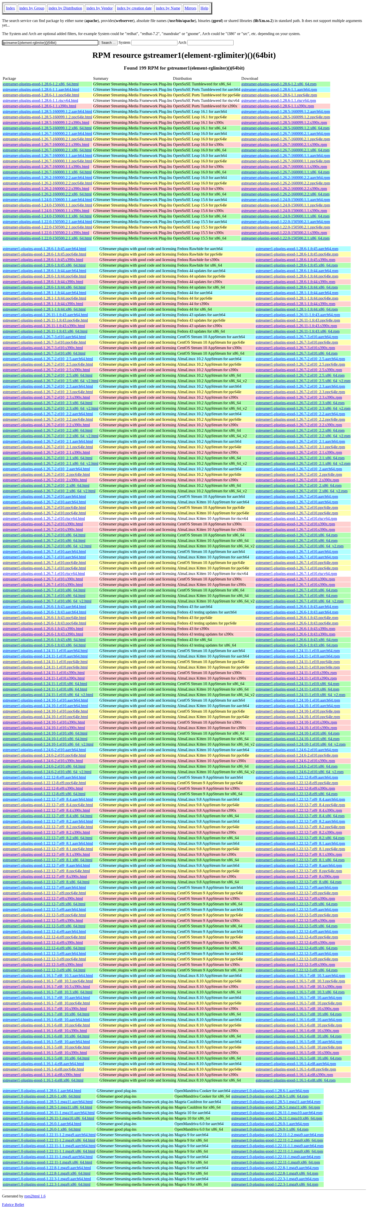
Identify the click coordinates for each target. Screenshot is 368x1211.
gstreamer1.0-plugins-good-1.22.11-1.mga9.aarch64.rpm (275, 1157)
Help (204, 8)
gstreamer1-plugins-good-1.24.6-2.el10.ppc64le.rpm (297, 755)
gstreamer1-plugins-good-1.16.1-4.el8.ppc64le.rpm (296, 1069)
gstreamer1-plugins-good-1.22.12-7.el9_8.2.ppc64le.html (48, 827)
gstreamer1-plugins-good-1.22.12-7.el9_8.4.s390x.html (46, 810)
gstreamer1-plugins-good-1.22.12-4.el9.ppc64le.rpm (297, 937)
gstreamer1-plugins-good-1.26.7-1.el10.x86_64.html (44, 590)
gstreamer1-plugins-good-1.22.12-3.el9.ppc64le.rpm (297, 959)
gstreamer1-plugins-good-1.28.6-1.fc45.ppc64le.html (44, 254)
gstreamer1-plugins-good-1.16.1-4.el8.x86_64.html (43, 1080)
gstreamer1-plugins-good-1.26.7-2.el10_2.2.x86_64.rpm (300, 430)
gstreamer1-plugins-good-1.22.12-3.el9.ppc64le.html (44, 959)
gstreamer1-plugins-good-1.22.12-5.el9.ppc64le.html (44, 915)
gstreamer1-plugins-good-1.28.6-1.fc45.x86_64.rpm (297, 265)
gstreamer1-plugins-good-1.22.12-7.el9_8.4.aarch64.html (48, 799)
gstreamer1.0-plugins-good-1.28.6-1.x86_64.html (42, 1096)
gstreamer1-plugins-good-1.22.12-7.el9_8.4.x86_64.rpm (300, 816)
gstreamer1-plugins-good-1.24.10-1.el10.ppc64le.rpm (298, 711)
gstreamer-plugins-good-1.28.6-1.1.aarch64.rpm (279, 89)
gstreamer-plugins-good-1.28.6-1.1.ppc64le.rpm (279, 95)
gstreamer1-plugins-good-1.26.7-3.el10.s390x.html (43, 348)
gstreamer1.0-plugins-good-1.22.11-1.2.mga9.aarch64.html (49, 1135)
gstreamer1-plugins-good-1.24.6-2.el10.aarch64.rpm (297, 750)
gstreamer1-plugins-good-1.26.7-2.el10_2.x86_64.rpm (298, 485)
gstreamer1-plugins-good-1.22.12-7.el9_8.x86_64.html (46, 882)
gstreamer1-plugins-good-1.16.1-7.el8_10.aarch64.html (46, 997)
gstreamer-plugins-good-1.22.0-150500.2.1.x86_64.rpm (285, 238)
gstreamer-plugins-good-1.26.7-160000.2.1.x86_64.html (47, 150)
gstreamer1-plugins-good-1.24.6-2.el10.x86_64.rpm (296, 766)
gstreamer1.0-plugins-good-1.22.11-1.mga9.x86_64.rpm (275, 1162)
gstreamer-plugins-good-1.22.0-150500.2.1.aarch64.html (47, 222)
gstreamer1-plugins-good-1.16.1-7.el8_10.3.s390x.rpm (299, 986)
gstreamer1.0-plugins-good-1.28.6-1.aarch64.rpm (270, 1091)
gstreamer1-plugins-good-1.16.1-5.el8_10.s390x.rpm (297, 1053)
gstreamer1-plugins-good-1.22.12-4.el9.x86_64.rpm (296, 948)
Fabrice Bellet (13, 1204)
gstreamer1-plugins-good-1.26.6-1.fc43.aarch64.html (44, 606)
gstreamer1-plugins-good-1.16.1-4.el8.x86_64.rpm (295, 1080)
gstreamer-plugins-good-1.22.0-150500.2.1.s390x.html (46, 233)
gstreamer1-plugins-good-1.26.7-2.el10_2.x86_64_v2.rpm (301, 491)
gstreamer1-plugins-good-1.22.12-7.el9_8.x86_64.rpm (298, 882)
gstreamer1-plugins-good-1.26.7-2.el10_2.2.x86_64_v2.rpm (303, 436)
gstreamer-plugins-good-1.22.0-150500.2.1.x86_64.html (47, 238)
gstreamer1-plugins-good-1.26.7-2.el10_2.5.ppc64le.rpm (300, 364)
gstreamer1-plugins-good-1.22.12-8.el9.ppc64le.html (44, 783)
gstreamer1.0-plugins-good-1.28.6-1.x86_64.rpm (269, 1096)
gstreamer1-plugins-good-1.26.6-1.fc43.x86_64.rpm (297, 640)
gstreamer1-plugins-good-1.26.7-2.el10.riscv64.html (44, 518)
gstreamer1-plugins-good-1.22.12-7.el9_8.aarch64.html (46, 865)
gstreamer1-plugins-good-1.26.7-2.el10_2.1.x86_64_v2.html (50, 463)
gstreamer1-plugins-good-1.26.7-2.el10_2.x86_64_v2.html (49, 491)
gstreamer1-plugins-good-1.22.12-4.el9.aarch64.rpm (297, 931)
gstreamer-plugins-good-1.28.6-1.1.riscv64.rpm (278, 100)
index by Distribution (65, 8)
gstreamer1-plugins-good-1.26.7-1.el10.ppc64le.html (44, 562)
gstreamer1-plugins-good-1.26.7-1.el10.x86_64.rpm (296, 590)
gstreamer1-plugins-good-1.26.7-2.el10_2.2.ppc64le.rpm (300, 419)
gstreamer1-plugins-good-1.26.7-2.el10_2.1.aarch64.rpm (300, 441)
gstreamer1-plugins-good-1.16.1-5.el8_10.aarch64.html (46, 1042)
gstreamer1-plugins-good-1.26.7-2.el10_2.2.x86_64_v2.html (50, 436)
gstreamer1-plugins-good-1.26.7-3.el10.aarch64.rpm (297, 337)
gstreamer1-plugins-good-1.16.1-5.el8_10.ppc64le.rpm (299, 1047)
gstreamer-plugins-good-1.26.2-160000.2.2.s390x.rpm (284, 188)
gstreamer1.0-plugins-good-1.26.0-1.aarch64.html (42, 1124)
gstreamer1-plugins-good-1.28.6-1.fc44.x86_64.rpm (297, 287)
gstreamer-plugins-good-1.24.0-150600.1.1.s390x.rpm (284, 211)
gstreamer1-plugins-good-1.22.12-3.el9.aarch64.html (44, 953)
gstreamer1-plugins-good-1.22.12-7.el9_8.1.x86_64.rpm (300, 860)
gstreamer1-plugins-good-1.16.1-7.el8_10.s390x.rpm (297, 1008)
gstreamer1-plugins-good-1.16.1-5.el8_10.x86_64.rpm (298, 1058)
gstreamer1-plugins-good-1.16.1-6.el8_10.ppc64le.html (46, 1025)
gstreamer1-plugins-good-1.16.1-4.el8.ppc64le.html (43, 1069)
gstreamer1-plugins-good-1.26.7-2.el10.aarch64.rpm (297, 496)
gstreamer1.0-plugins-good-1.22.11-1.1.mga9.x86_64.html (49, 1151)
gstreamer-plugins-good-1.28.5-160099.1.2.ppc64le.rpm (285, 117)
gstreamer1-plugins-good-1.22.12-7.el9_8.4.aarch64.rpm (300, 799)
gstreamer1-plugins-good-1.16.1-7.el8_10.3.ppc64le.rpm (300, 981)
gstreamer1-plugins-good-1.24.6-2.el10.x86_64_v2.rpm (299, 772)
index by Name (168, 8)
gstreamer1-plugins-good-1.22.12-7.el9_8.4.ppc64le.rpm (300, 805)
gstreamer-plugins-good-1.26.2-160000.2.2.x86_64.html (47, 194)
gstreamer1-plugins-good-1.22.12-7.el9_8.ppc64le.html (46, 871)
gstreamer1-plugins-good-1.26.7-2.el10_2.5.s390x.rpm (299, 370)
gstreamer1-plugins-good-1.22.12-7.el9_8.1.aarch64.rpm (300, 843)
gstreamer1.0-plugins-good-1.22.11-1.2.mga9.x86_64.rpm (277, 1140)
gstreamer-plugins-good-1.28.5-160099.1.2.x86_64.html (47, 128)
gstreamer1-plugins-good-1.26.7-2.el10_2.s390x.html (45, 480)
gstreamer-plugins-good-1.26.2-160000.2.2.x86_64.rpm (285, 194)
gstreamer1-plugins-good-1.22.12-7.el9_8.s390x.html (45, 876)
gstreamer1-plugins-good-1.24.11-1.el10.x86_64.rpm (297, 684)
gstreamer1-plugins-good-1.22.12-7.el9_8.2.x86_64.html (47, 838)
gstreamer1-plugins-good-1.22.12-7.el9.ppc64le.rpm (297, 893)
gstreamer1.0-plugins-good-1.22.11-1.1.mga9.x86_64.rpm (277, 1151)
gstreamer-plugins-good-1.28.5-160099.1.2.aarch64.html (47, 111)
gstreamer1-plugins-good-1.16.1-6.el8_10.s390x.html (45, 1031)
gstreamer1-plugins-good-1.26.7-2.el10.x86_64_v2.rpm (299, 546)
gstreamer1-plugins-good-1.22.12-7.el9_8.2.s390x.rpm (299, 832)
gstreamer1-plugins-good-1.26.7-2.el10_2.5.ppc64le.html (48, 364)
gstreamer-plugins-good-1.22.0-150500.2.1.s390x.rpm (284, 233)
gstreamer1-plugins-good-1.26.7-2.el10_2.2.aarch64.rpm (300, 414)
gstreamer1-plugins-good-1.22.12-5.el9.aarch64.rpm (297, 909)
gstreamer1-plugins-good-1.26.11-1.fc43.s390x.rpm (296, 326)
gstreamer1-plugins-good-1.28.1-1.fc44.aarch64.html (44, 293)
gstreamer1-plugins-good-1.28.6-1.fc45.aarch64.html (44, 249)
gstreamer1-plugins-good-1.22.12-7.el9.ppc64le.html (44, 893)
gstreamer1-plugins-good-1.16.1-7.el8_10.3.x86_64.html (47, 992)
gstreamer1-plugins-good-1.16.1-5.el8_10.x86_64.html (46, 1058)
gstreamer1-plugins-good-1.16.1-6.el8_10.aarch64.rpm (299, 1020)
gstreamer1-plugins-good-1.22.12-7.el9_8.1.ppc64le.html (48, 849)
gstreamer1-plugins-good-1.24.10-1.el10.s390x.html (44, 722)
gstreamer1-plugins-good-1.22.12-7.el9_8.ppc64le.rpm (299, 871)
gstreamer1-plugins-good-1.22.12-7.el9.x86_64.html (44, 904)
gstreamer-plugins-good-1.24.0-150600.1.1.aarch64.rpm (285, 199)
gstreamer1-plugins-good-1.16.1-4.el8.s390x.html (42, 1075)
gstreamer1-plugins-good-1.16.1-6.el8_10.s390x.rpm (297, 1031)
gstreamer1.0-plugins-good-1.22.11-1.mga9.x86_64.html (47, 1162)
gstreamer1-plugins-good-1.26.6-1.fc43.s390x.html (43, 629)
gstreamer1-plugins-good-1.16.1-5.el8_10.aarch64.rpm (299, 1042)
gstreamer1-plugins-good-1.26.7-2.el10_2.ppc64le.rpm (299, 474)
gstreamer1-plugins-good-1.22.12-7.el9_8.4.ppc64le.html (48, 805)
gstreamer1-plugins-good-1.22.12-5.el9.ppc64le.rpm (297, 915)
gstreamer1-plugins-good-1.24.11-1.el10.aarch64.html (45, 651)
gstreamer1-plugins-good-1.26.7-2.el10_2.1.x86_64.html (47, 458)
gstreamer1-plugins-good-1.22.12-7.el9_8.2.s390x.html (46, 832)
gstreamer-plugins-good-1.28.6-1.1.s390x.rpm (277, 106)
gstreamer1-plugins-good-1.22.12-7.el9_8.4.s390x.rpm (299, 810)
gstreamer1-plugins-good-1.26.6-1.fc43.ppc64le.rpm (297, 618)
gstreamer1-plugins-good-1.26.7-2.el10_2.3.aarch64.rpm (300, 386)
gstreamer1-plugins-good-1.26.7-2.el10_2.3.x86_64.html (47, 403)
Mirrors (190, 8)
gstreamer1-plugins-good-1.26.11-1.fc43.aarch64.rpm (298, 315)
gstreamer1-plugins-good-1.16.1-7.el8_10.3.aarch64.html (48, 975)
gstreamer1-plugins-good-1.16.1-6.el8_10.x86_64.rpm (298, 1036)
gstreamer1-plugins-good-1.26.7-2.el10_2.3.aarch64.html (48, 386)
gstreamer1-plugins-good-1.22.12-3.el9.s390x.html (43, 964)
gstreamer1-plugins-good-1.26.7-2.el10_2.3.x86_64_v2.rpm (303, 408)
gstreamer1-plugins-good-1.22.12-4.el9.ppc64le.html (44, 937)
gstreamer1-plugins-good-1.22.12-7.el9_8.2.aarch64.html (48, 821)
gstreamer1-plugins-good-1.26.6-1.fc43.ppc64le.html (44, 618)
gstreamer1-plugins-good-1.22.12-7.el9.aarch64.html (44, 887)
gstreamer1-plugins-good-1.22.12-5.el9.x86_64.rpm (296, 926)
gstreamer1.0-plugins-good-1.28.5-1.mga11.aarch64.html (48, 1102)
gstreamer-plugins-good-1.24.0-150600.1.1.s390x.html (46, 211)
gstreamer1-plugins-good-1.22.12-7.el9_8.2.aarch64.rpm (300, 821)
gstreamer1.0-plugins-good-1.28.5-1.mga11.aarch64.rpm (275, 1102)
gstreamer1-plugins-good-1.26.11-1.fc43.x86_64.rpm (297, 331)
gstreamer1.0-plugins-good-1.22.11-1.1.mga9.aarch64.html (49, 1146)
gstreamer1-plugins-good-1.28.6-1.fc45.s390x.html (43, 260)
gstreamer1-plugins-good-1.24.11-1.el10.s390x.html (44, 673)
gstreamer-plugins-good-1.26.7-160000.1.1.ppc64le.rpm (285, 161)
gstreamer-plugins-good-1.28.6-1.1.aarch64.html (41, 89)
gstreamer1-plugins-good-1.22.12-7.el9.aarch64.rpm (297, 887)
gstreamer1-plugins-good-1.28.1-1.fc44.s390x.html (43, 304)
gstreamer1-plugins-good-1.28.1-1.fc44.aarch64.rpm (297, 293)
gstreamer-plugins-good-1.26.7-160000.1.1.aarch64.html (47, 155)
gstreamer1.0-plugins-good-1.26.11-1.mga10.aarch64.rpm (276, 1113)
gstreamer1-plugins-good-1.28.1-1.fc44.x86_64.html (44, 309)
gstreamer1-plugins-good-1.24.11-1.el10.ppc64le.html (45, 662)
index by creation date (134, 8)
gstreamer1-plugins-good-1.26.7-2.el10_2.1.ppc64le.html (48, 447)
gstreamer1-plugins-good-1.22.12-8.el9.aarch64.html (44, 777)
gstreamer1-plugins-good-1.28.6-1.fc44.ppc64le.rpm (297, 276)
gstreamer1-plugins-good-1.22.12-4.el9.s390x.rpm (295, 942)
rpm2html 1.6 (35, 1196)
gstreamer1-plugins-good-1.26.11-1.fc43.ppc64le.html (45, 320)
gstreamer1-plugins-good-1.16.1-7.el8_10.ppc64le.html (46, 1003)
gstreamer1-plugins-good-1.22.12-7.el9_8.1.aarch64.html (48, 843)
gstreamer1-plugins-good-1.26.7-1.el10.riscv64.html (44, 573)
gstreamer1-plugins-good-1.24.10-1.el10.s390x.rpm (296, 722)
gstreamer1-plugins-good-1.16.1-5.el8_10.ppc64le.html (46, 1047)
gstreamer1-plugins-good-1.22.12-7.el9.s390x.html (43, 898)
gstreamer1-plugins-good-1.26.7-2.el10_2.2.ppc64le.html (48, 419)
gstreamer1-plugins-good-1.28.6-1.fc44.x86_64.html (44, 287)
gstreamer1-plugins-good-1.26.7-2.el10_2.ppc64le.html (46, 474)
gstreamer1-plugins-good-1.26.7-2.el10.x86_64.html (44, 535)
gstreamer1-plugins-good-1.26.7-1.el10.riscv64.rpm (296, 573)
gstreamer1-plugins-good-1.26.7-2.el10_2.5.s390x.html (46, 370)
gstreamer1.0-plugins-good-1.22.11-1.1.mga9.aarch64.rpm (277, 1146)
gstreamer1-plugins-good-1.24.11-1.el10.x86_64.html (45, 684)
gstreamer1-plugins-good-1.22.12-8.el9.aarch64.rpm (297, 777)
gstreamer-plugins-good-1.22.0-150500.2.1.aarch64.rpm (285, 222)
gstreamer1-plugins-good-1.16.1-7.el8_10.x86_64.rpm (298, 1014)
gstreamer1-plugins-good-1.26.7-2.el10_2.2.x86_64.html (47, 430)
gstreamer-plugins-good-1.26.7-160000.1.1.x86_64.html (47, 172)
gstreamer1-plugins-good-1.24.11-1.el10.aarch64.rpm (298, 651)
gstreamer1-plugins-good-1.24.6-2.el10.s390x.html (43, 761)
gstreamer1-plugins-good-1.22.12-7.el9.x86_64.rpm (296, 904)
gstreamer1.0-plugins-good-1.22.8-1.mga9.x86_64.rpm (274, 1173)
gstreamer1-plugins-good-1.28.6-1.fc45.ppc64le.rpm (297, 254)
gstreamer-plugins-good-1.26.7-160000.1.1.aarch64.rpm (285, 155)
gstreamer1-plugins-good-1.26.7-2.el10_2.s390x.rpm (297, 480)
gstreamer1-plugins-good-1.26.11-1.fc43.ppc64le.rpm (298, 320)
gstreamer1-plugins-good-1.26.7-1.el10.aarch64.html (44, 551)
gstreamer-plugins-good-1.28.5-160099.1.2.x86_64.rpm (285, 128)
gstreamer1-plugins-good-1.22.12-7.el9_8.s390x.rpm (297, 876)
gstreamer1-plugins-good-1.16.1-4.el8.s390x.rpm (294, 1075)
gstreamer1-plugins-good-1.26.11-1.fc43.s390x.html (44, 326)
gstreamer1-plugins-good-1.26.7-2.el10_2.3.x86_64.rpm (300, 403)
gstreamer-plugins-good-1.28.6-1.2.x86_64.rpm (278, 84)
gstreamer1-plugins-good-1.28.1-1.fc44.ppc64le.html (44, 298)
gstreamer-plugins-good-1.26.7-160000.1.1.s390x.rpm (284, 166)
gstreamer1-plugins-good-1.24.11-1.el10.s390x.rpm (296, 673)
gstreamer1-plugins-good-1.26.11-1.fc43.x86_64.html (45, 331)
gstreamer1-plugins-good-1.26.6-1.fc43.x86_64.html (44, 640)
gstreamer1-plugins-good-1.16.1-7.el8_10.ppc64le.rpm (299, 1003)
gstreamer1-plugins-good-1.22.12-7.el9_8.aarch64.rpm (299, 865)
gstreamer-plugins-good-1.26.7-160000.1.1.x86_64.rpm (285, 172)
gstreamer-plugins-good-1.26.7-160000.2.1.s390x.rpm (284, 144)
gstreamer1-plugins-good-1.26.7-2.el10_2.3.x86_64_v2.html (50, 408)
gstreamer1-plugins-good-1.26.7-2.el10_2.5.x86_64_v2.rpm (303, 381)
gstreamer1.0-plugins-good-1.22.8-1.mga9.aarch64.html (47, 1168)
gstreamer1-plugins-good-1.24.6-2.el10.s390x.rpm (295, 761)
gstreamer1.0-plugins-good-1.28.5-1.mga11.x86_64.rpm (275, 1107)
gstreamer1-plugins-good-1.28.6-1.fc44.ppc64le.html (44, 276)
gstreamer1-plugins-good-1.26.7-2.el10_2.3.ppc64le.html (48, 392)
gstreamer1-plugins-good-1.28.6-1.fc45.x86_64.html (44, 265)
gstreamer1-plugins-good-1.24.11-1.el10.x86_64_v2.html (48, 695)
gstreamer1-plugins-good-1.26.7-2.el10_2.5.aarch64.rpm (300, 359)
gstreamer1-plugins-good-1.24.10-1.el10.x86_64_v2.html (48, 744)
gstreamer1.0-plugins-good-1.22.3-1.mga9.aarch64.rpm (275, 1179)
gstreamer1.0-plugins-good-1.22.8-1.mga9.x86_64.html (46, 1173)
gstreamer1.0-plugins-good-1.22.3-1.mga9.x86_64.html (46, 1184)
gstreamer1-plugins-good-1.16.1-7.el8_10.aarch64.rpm (299, 997)
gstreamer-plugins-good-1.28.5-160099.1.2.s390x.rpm (284, 122)
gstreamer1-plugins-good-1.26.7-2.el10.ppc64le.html (44, 507)
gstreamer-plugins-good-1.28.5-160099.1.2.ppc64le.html (47, 117)
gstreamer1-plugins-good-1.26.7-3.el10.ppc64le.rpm (297, 342)
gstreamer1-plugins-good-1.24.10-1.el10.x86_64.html (45, 733)
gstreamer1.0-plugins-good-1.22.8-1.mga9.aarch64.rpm (275, 1168)
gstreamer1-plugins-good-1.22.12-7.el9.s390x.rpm (295, 898)
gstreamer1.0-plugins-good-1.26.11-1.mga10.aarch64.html (49, 1113)
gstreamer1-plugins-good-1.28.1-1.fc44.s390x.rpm (295, 304)
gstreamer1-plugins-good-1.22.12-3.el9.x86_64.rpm (296, 970)
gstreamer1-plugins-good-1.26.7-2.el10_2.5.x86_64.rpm (300, 375)
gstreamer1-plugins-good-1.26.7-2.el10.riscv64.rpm (296, 518)
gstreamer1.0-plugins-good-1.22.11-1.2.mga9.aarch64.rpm (277, 1135)
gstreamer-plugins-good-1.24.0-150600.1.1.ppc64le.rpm (285, 205)
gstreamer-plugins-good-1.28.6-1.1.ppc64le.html (41, 95)
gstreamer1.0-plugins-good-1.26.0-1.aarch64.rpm (270, 1124)
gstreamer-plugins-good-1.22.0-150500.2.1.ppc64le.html (47, 227)
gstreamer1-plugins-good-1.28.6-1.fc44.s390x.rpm (295, 282)
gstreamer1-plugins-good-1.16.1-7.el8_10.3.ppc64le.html (48, 981)
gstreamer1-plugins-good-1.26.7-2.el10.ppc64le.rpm (297, 507)
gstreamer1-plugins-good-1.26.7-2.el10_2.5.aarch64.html (48, 359)
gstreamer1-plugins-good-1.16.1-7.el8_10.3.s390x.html (46, 986)
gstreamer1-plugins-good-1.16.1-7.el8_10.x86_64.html (46, 1014)
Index (10, 8)
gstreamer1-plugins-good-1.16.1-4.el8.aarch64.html (43, 1064)
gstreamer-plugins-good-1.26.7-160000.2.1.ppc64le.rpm (285, 139)
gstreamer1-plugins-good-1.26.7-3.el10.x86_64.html (44, 353)
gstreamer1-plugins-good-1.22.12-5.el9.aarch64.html (44, 909)
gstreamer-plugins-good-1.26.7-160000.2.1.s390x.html (46, 144)
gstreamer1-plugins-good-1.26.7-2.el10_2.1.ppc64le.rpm (300, 447)
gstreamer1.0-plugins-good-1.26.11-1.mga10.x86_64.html (48, 1118)
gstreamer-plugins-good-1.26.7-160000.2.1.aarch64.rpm (285, 133)
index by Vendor (99, 8)
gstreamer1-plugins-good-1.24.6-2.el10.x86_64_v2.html (47, 772)
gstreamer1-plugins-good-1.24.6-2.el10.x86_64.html (44, 766)
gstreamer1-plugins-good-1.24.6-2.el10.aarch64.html (44, 750)
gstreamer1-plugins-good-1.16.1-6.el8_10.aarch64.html (46, 1020)
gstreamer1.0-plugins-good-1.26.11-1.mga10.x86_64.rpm (276, 1118)
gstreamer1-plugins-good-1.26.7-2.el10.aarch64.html (44, 496)
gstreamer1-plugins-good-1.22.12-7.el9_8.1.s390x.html (46, 854)
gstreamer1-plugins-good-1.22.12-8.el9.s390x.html (43, 788)
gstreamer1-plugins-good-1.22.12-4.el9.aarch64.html (44, 931)
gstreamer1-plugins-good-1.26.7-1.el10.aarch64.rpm (297, 551)
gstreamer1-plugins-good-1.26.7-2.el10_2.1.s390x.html (46, 452)
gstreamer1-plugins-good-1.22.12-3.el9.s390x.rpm (295, 964)
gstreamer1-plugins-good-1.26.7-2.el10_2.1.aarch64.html (48, 441)
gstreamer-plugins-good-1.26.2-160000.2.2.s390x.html (46, 188)
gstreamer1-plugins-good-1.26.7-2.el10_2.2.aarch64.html (48, 414)
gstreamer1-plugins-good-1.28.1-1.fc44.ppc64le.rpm (297, 298)
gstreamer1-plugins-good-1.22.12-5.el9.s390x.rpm (295, 920)
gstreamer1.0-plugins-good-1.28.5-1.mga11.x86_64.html (47, 1107)
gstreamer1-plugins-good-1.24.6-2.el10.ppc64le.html (44, 755)
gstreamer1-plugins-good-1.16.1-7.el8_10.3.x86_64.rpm (300, 992)
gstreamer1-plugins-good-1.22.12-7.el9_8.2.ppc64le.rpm (300, 827)
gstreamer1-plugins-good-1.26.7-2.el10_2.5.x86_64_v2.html (50, 381)
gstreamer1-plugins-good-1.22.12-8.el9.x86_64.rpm (296, 794)
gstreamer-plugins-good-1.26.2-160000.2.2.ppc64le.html (47, 183)
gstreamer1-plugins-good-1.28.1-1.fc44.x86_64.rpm (297, 309)
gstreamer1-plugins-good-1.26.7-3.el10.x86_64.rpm (296, 353)
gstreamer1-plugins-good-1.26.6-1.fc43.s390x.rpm (295, 629)
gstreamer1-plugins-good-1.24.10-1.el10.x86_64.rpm (297, 733)
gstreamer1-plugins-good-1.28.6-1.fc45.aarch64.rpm (297, 249)
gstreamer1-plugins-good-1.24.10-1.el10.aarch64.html (45, 700)
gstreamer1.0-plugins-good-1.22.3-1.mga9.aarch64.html (47, 1179)
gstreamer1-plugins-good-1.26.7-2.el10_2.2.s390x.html (46, 425)
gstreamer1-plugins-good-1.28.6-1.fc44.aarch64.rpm (297, 271)
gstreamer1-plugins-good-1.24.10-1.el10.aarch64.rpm (298, 700)
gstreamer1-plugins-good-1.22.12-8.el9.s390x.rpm (295, 788)
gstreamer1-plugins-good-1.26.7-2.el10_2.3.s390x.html (46, 397)
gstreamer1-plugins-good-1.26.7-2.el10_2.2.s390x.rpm (299, 425)
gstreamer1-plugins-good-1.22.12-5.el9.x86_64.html (44, 926)
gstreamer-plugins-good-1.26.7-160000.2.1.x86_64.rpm (285, 150)
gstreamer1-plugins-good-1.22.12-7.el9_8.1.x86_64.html (47, 860)
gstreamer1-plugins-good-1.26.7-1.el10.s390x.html (43, 579)
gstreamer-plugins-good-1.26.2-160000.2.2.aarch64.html (47, 177)
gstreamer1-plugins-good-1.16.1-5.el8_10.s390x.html (45, 1053)
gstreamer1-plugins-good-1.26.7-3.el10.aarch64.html (44, 337)
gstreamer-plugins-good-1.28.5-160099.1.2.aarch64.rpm (285, 111)
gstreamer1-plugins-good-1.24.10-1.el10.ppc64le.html (45, 711)
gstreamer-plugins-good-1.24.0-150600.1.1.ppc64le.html (47, 205)
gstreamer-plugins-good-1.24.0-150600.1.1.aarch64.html (47, 199)
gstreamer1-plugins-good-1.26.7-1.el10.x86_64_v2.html (47, 601)
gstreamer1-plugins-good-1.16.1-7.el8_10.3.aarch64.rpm (300, 975)
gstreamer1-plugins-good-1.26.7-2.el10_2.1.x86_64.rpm (300, 458)
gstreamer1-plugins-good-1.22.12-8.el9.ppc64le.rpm (297, 783)
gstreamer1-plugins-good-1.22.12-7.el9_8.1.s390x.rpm (299, 854)
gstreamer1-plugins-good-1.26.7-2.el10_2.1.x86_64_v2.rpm (303, 463)
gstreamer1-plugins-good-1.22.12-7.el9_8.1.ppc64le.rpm (300, 849)
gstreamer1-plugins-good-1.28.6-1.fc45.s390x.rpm (295, 260)
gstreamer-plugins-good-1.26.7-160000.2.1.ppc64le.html (47, 139)
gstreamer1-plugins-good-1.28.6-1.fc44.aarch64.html (44, 271)
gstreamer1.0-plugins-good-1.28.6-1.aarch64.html (42, 1091)
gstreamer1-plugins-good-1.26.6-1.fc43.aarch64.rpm (297, 606)
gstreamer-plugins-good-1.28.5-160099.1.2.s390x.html (46, 122)
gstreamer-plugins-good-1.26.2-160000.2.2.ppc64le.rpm (285, 183)
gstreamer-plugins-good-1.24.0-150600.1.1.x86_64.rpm (285, 216)
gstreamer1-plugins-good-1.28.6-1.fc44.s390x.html (43, 282)
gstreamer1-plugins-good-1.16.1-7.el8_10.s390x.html (45, 1008)
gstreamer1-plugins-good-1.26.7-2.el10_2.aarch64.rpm (299, 469)
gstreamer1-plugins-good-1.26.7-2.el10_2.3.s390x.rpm (299, 397)
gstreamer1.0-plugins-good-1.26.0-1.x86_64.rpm (269, 1129)
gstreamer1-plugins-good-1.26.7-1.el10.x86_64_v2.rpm (299, 601)
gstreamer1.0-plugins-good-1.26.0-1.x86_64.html (42, 1129)
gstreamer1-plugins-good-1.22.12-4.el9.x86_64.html (44, 948)
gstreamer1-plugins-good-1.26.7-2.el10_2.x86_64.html (46, 485)
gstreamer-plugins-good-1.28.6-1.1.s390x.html (39, 106)
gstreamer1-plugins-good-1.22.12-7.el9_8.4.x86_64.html (47, 816)
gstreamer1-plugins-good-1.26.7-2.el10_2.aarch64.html (46, 469)
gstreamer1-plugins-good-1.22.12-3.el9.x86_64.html (44, 970)
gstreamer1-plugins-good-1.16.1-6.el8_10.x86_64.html (46, 1036)
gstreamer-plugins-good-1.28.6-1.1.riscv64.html (40, 100)
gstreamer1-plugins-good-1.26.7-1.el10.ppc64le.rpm (297, 562)
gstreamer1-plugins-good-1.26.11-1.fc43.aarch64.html (45, 315)
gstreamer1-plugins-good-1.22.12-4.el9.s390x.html (43, 942)
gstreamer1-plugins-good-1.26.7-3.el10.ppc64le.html (44, 342)
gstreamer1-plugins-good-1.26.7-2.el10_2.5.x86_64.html (47, 375)
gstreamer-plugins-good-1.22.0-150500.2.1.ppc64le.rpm (285, 227)
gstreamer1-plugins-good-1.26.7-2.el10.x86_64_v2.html (47, 546)
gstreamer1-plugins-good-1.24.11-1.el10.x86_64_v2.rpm (300, 695)
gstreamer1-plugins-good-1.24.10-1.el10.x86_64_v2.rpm (300, 744)
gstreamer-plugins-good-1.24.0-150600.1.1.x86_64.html (47, 216)
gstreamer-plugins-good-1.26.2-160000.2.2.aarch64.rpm (285, 177)
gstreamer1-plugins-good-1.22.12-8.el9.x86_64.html (44, 794)
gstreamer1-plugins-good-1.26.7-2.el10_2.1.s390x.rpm (299, 452)
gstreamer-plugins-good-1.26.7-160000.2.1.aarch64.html (47, 133)
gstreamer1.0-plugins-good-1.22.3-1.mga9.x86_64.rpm (274, 1184)
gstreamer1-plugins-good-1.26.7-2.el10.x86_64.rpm (296, 535)
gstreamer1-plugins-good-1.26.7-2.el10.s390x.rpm (295, 524)
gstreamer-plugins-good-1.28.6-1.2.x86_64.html (41, 84)
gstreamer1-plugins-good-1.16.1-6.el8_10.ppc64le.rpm (299, 1025)
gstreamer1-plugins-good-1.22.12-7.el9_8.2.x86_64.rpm (300, 838)
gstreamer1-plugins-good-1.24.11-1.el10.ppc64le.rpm (298, 662)
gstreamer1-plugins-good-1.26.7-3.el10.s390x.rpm (295, 348)
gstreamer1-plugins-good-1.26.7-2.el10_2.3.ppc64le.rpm (300, 392)
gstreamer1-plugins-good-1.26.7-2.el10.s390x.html (43, 524)
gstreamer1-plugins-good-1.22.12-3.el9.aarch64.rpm (297, 953)
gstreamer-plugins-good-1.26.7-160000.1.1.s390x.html (46, 166)
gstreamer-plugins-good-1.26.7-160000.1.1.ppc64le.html (47, 161)
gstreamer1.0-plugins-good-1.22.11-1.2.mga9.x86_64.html (49, 1140)
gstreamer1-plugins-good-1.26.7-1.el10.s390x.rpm (295, 579)
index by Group (31, 8)
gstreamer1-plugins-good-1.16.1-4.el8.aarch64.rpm (296, 1064)
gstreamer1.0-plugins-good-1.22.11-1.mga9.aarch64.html (48, 1157)
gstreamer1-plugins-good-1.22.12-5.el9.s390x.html (43, 920)
